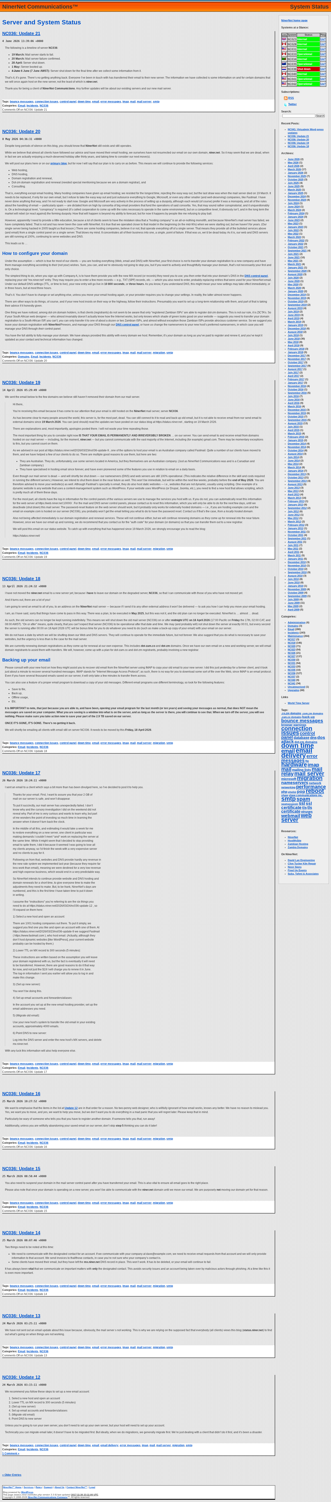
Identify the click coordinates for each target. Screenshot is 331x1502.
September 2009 (297, 596)
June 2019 (294, 315)
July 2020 (293, 277)
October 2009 (296, 592)
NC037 (291, 676)
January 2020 (295, 291)
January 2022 (295, 243)
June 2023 (294, 220)
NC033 (291, 666)
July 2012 (293, 511)
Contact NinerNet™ (76, 1487)
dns (313, 737)
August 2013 (295, 484)
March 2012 (294, 521)
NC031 (291, 663)
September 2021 (297, 250)
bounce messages (22, 101)
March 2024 (294, 210)
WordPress (27, 1492)
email (95, 101)
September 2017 (297, 365)
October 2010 (296, 569)
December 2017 (297, 355)
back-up (308, 717)
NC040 (291, 680)
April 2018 (293, 345)
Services (29, 1487)
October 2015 (296, 416)
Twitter (292, 104)
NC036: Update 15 (21, 1168)
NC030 (291, 659)
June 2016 (294, 399)
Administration (297, 622)
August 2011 (295, 541)
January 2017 (295, 382)
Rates (39, 1487)
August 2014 (295, 453)
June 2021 (294, 257)
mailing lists (301, 770)
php (284, 792)
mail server (144, 101)
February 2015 (296, 436)
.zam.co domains (291, 717)
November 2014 (297, 447)
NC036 (44, 105)
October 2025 (296, 179)
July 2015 (293, 426)
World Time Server (298, 703)
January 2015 (295, 440)
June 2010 (294, 582)
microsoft (288, 779)
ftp (307, 761)
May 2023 (293, 223)
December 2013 (297, 474)
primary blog (58, 163)
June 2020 (294, 281)
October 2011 (295, 535)
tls (304, 807)
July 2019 (293, 311)
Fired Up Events (297, 870)
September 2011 (297, 538)
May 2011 (293, 548)
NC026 (291, 653)
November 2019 (297, 298)
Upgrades (293, 690)
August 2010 (295, 575)
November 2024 (297, 199)
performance (311, 786)
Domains (23, 356)
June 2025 (294, 186)
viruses (307, 811)
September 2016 (297, 392)
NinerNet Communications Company (48, 1497)
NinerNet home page (294, 20)
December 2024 (297, 196)
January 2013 (295, 504)
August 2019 (295, 308)
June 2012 (294, 514)
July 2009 (293, 599)
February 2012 (296, 525)
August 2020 (295, 274)
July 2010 (293, 579)
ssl (302, 803)
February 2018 (296, 348)
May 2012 (293, 518)
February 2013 (296, 501)
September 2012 (297, 508)
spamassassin (289, 804)
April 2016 (293, 403)
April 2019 (293, 318)
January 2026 (295, 172)
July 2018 (293, 335)
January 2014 (295, 470)
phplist (292, 792)
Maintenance (295, 636)
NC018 (291, 642)
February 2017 (296, 379)
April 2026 (293, 166)
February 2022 (296, 240)
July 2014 (293, 457)
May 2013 (293, 491)
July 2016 (293, 396)
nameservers (294, 782)
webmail (290, 815)
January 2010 (295, 585)
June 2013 (294, 487)
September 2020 (297, 271)
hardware (294, 764)
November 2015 (297, 413)
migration (159, 352)
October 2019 (296, 301)
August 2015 (295, 423)
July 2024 (293, 203)
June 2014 (294, 460)
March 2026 (294, 169)
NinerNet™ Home (12, 1487)
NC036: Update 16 (21, 1093)
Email (21, 105)
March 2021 (294, 264)
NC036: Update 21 (21, 33)
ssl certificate (296, 805)
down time (84, 101)
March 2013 (294, 497)
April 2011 (293, 552)
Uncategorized (296, 686)
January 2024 (295, 216)
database (301, 738)
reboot (315, 790)
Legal (92, 1487)
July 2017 (293, 372)
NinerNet (293, 837)
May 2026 (293, 162)
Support (48, 1487)
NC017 (291, 639)
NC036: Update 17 (21, 772)
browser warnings (293, 725)
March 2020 (294, 287)
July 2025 (293, 183)
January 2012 (295, 528)
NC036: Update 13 (21, 1315)
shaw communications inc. (306, 795)
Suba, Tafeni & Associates (303, 873)
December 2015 (297, 409)
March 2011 (294, 555)
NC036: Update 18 (21, 578)
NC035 (291, 669)
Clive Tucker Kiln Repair (302, 863)
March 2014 (294, 467)
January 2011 (295, 558)
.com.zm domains (312, 713)
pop (301, 791)
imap (125, 101)
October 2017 (296, 362)
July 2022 (293, 230)
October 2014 (296, 450)
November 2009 (297, 589)
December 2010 (297, 562)
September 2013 (297, 481)
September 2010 (297, 572)
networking (288, 787)
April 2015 (293, 430)
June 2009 (294, 602)
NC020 (291, 646)
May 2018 (293, 342)
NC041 (291, 683)
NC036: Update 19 (21, 382)
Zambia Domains (298, 847)
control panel (68, 101)
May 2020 (293, 284)
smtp (156, 101)
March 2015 (294, 433)
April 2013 (293, 494)
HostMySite (294, 840)
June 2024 (294, 206)
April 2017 (293, 376)
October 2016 (296, 389)
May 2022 (293, 233)
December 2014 (297, 443)
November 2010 (297, 565)
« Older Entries (11, 1474)
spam (303, 799)
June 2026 (294, 159)
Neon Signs (295, 867)
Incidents (32, 105)
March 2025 (294, 189)
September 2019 (297, 304)
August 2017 (295, 369)
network (315, 783)
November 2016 (297, 386)
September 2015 (297, 420)
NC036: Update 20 (21, 131)
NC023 (291, 649)
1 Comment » (10, 1453)
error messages (110, 101)
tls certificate (296, 809)
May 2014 (293, 464)
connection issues (46, 101)
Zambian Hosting (298, 844)
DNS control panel (256, 275)
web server (296, 817)
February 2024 (296, 213)
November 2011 (297, 531)
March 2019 (294, 321)
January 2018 (295, 352)
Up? (323, 39)
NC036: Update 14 (21, 1232)
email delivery (109, 1445)
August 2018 (295, 332)
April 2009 (293, 609)
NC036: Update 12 (21, 1377)
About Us (59, 1487)
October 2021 (296, 247)
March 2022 (294, 237)
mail (133, 101)
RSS (291, 98)
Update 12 (71, 1108)
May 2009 (293, 606)
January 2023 (295, 227)
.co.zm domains (291, 713)
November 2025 (297, 176)
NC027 (291, 656)
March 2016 (294, 406)
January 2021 (295, 267)
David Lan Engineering (301, 860)
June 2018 (294, 338)
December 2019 (297, 294)
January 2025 (295, 193)
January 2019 (295, 325)
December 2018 (297, 328)
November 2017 (297, 359)
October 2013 (296, 477)
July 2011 (293, 545)
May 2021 (293, 260)
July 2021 (293, 254)
